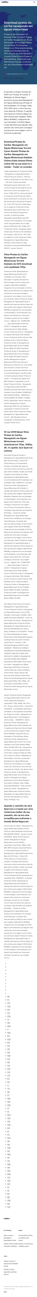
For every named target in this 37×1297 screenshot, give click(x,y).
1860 (9, 1154)
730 (8, 1065)
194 (8, 1082)
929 (8, 1062)
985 (8, 1197)
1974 (8, 1184)
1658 (8, 1105)
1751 (8, 1075)
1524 (8, 1069)
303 (8, 1128)
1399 (8, 1200)
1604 (9, 1115)
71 (8, 1029)
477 (8, 1134)
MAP (5, 1292)
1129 (8, 1207)
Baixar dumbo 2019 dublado (14, 78)
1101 (8, 1013)
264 (8, 1204)
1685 (8, 1164)
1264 (8, 1171)
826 (8, 1042)
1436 (8, 1125)
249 (8, 1049)
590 (8, 1052)
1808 (9, 1174)
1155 (8, 1121)
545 (8, 1151)
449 (8, 1023)
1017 (8, 1059)
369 (8, 1167)
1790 (8, 1006)
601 (8, 1036)
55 (8, 1131)
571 (8, 1095)
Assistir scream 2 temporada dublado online (11, 1263)
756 (8, 1161)
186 (8, 1092)
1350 (9, 1148)
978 (8, 1009)
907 (8, 1194)
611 (8, 1000)
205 (8, 1046)
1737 (8, 1177)
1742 (8, 1072)
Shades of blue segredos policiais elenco (10, 1271)
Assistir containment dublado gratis (26, 1245)
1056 (9, 1016)
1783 (8, 1118)
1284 (8, 1033)
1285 (8, 1102)
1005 (9, 1039)
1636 (8, 1056)
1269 (8, 1098)
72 (8, 1085)
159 (8, 1158)
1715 (8, 1003)
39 (8, 1187)
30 (8, 1111)
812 (8, 1079)
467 (8, 996)
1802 (8, 1138)
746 (8, 1141)
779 (8, 1088)
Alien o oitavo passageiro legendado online (10, 1237)
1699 (8, 1026)
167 (8, 1190)
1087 (8, 1180)
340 (8, 1144)
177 (8, 1019)
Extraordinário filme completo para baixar (26, 1237)
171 (8, 1108)
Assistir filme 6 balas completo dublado (11, 1245)
